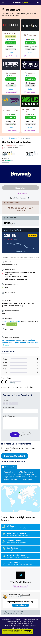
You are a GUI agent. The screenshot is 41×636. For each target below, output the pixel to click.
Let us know (20, 605)
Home (4, 138)
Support (20, 257)
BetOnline (10, 47)
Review (11, 52)
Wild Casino (30, 121)
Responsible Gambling (16, 623)
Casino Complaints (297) (14, 621)
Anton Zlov (25, 595)
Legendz (11, 83)
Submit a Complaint (14, 456)
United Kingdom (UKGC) (11, 321)
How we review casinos (12, 625)
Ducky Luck (10, 121)
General (5, 257)
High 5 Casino (30, 83)
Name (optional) (8, 407)
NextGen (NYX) (32, 342)
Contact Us (25, 625)
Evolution (19, 340)
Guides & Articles (33, 619)
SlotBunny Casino (30, 47)
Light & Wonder (20, 342)
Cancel (26, 435)
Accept (28, 631)
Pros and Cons (29, 257)
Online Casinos (12, 138)
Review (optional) (9, 416)
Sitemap (33, 625)
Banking (13, 257)
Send (14, 435)
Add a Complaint (29, 621)
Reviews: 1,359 (5, 162)
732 (16, 224)
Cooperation (28, 623)
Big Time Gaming (8, 340)
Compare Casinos (21, 619)
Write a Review (29, 155)
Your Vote (6, 400)
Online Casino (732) (8, 619)
